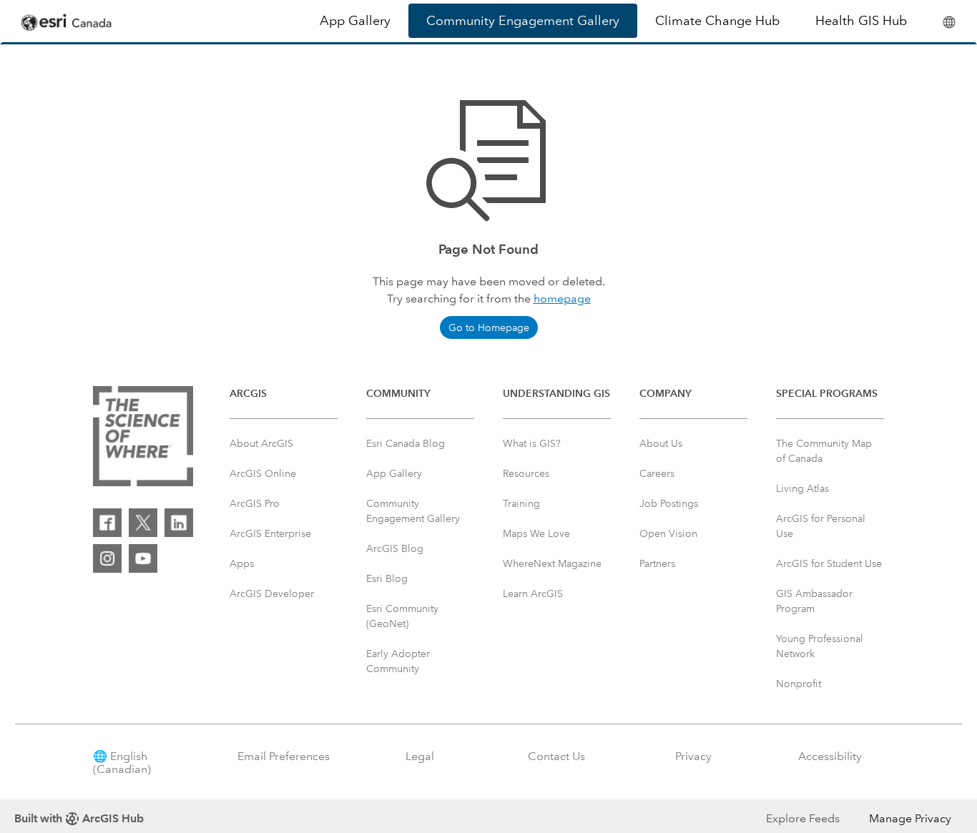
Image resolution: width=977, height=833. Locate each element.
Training (521, 503)
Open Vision (668, 533)
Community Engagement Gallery (522, 21)
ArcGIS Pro (255, 503)
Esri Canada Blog (405, 443)
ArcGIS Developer (272, 593)
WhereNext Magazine (552, 563)
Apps (242, 563)
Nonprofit (798, 683)
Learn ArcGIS (533, 593)
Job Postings (668, 503)
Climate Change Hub (717, 21)
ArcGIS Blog (394, 548)
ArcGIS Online (263, 473)
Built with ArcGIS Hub (79, 818)
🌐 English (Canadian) (122, 762)
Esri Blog (387, 578)
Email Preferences (283, 756)
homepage (562, 298)
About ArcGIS (261, 443)
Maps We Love (536, 533)
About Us (660, 443)
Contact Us (556, 756)
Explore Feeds (803, 818)
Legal (420, 756)
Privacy (693, 756)
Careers (656, 473)
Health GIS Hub (861, 21)
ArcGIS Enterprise (270, 533)
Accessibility (830, 756)
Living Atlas (802, 488)
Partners (657, 563)
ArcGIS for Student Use (829, 563)
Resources (526, 473)
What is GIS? (532, 443)
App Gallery (355, 21)
